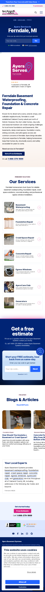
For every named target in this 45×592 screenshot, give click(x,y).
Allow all (22, 582)
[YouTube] (13, 533)
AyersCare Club (22, 287)
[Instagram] (27, 534)
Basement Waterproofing (22, 207)
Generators (22, 303)
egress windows (18, 476)
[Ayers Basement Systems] (10, 12)
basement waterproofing (16, 470)
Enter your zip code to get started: (22, 363)
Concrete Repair (22, 255)
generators (18, 478)
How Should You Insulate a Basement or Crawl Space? (16, 430)
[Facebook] (17, 534)
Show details (31, 572)
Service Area (21, 20)
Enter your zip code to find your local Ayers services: (22, 36)
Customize (22, 587)
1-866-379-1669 (9, 6)
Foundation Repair (22, 223)
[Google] (32, 534)
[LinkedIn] (22, 534)
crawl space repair (19, 473)
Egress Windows (22, 271)
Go (36, 41)
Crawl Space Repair (22, 239)
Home (14, 20)
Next (35, 369)
